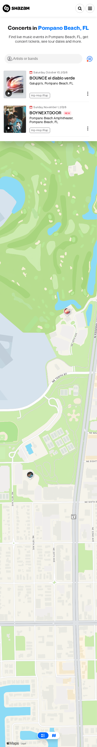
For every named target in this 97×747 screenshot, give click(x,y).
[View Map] (53, 735)
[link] (46, 84)
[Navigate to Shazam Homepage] (16, 8)
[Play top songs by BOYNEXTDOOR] (8, 128)
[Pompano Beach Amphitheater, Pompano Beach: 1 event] (30, 476)
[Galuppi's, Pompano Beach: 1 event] (67, 312)
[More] (88, 94)
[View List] (43, 735)
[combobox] (43, 58)
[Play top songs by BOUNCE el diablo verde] (8, 93)
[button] (90, 8)
